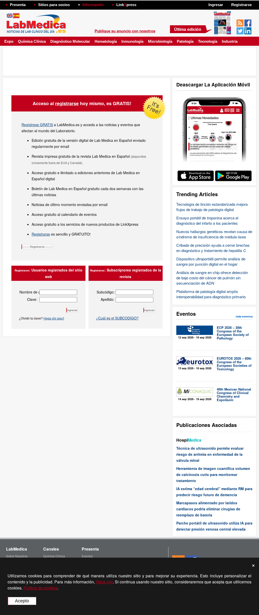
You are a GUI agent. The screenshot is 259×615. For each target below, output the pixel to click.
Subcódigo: (105, 291)
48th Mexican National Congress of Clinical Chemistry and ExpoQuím (234, 394)
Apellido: (107, 299)
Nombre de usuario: (28, 291)
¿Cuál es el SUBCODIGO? (117, 318)
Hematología (106, 41)
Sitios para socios (54, 5)
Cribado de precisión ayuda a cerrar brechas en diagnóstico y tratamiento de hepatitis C (213, 247)
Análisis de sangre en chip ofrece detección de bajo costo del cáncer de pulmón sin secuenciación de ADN (212, 278)
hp (143, 3)
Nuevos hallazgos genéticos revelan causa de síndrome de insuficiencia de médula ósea (214, 234)
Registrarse (41, 234)
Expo (8, 41)
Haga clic (104, 582)
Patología (185, 41)
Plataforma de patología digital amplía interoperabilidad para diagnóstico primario (211, 294)
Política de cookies (40, 588)
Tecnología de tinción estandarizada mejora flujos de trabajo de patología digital (212, 206)
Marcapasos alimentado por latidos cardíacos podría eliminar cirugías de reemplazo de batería (208, 508)
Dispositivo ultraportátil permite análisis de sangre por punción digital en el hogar (210, 261)
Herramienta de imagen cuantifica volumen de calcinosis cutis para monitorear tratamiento (213, 474)
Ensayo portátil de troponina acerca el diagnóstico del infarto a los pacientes (207, 220)
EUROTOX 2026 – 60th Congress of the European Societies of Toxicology (234, 363)
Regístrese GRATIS (37, 124)
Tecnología (207, 41)
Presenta (18, 5)
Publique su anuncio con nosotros (125, 31)
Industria (230, 41)
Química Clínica (32, 41)
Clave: (32, 299)
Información (93, 5)
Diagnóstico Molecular (70, 41)
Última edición (187, 29)
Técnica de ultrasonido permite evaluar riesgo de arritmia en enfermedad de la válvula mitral (210, 454)
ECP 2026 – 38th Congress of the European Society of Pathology (233, 332)
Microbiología (160, 41)
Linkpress (126, 5)
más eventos (244, 316)
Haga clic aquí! (54, 318)
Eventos (87, 556)
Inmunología (132, 41)
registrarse (67, 103)
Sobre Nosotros (17, 556)
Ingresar (215, 5)
